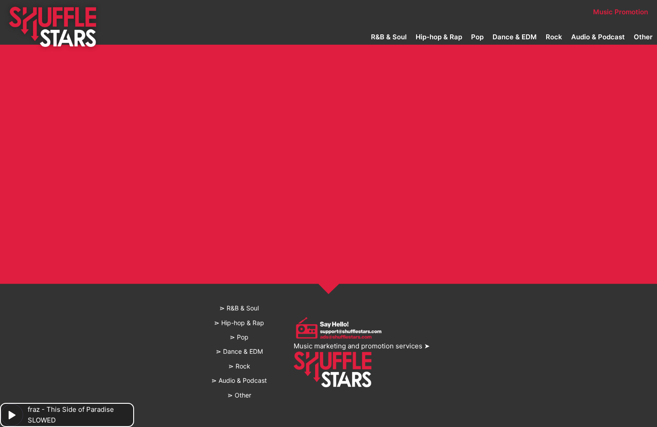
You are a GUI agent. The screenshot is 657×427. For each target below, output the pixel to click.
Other (643, 37)
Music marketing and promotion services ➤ (362, 346)
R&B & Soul (389, 37)
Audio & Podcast (598, 37)
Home (187, 12)
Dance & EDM (515, 37)
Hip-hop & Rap (439, 37)
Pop (477, 37)
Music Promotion (620, 12)
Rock (554, 37)
